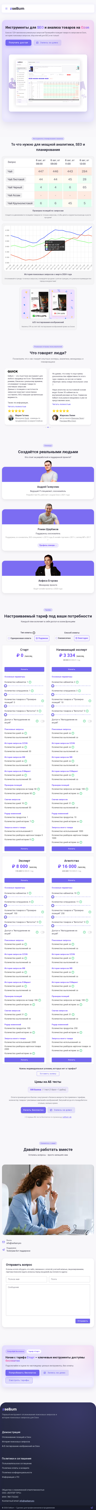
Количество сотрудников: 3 (65, 691)
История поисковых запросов (16, 1441)
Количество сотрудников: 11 (65, 902)
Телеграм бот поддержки (18, 1251)
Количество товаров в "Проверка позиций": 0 (20, 701)
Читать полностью (17, 404)
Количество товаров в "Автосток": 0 (21, 711)
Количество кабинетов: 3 (16, 893)
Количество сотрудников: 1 (17, 691)
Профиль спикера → (48, 545)
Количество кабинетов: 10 (64, 893)
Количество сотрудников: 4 (17, 902)
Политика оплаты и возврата (15, 1468)
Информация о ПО (10, 1477)
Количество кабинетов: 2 (64, 682)
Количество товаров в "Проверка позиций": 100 (20, 912)
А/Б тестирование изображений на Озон (21, 1446)
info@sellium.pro (13, 1243)
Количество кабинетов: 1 (16, 682)
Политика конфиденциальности (17, 1472)
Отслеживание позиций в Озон (16, 1437)
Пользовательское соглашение (17, 1463)
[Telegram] (92, 1507)
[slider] (5, 685)
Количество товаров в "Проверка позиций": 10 (67, 701)
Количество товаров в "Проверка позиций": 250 (67, 912)
